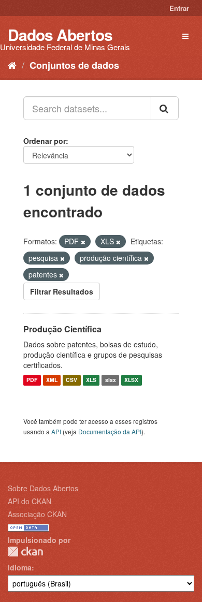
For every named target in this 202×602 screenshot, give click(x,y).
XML (51, 380)
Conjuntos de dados (74, 65)
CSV (71, 380)
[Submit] (165, 108)
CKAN (25, 551)
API (56, 431)
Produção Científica (62, 329)
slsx (110, 380)
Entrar (179, 8)
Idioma (20, 567)
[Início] (12, 64)
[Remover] (83, 242)
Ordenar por (44, 141)
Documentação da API (109, 431)
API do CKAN (29, 501)
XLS (91, 380)
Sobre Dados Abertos (43, 488)
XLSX (131, 380)
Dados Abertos (60, 34)
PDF (31, 380)
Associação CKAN (37, 514)
